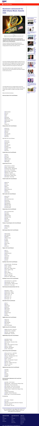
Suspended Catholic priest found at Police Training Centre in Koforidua (31, 33)
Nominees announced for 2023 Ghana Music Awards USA (13, 11)
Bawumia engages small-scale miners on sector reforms (35, 37)
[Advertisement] (14, 54)
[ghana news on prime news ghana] (4, 1)
